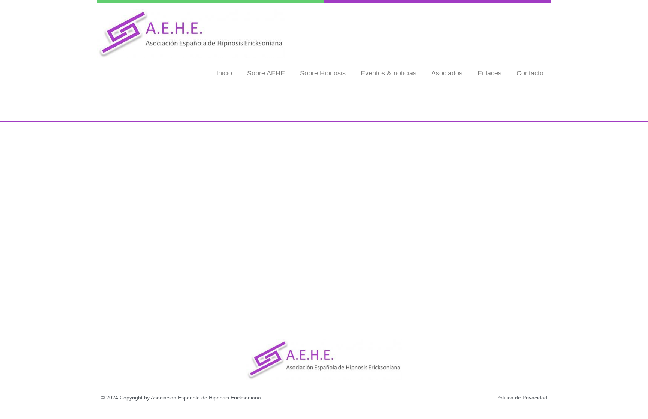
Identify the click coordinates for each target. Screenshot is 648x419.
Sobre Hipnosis (323, 73)
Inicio (224, 73)
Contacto (529, 73)
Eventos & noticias (388, 73)
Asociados (446, 73)
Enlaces (489, 73)
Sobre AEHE (266, 73)
